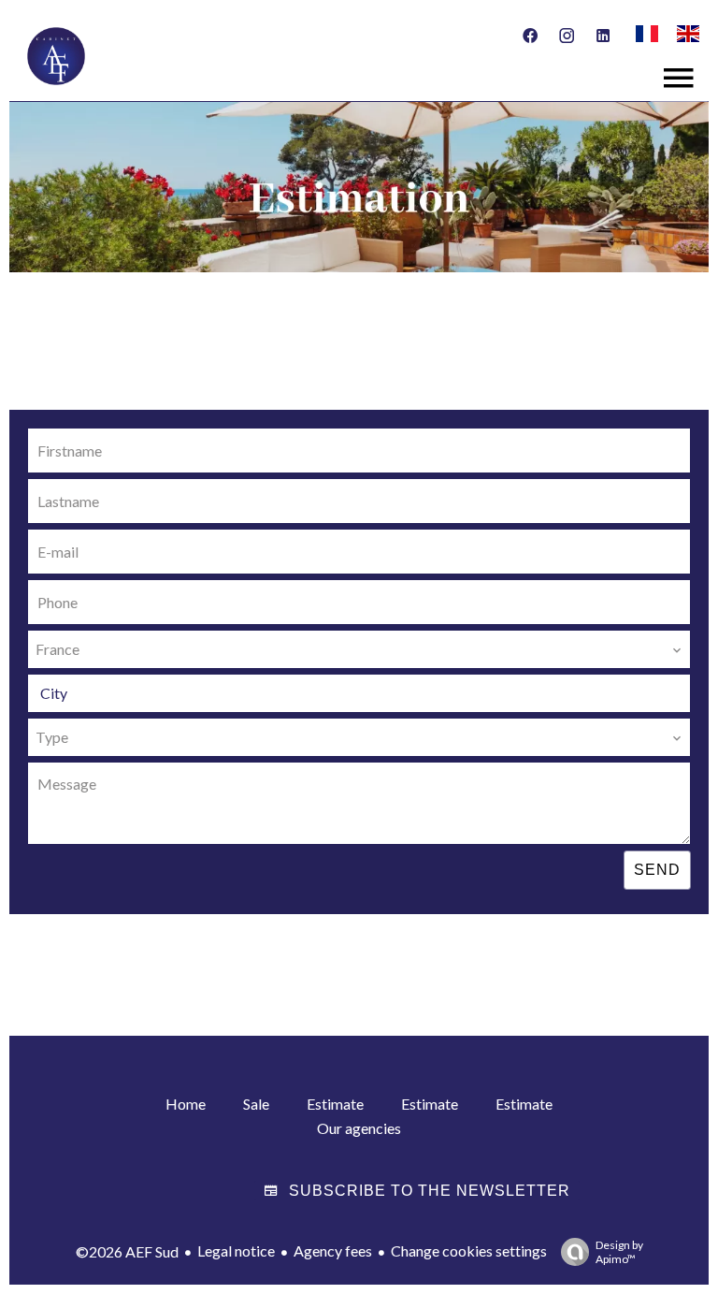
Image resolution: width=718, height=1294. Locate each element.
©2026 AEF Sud (127, 1251)
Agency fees (333, 1250)
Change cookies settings (469, 1250)
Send (657, 870)
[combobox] (359, 649)
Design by (619, 1252)
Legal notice (236, 1250)
